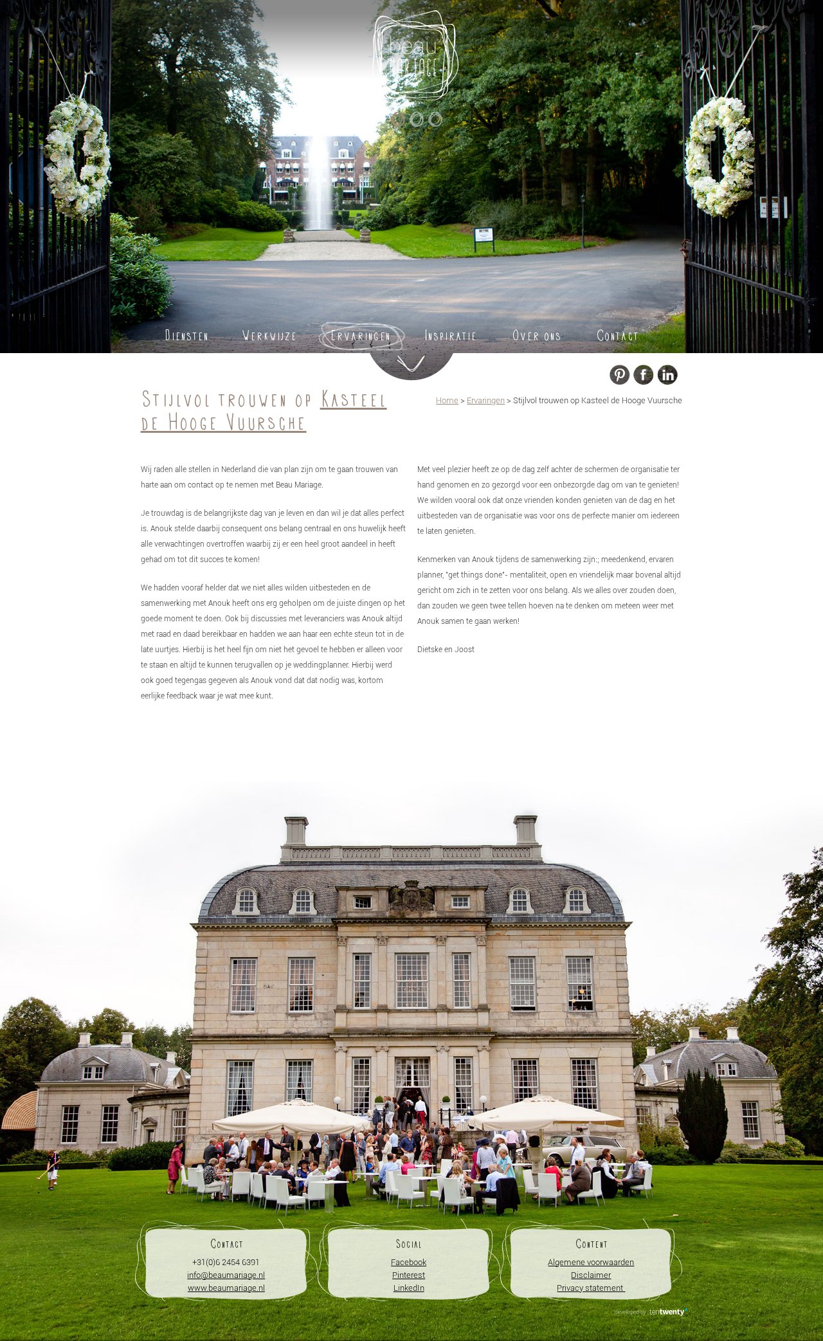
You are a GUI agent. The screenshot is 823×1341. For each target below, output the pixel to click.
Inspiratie (450, 336)
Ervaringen (360, 336)
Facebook (408, 1262)
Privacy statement (591, 1288)
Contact (617, 336)
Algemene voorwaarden (591, 1262)
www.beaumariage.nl (226, 1288)
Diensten (186, 336)
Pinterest (408, 1275)
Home (447, 400)
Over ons (536, 336)
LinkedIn (408, 1288)
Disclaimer (591, 1275)
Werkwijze (269, 336)
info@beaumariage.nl (226, 1275)
